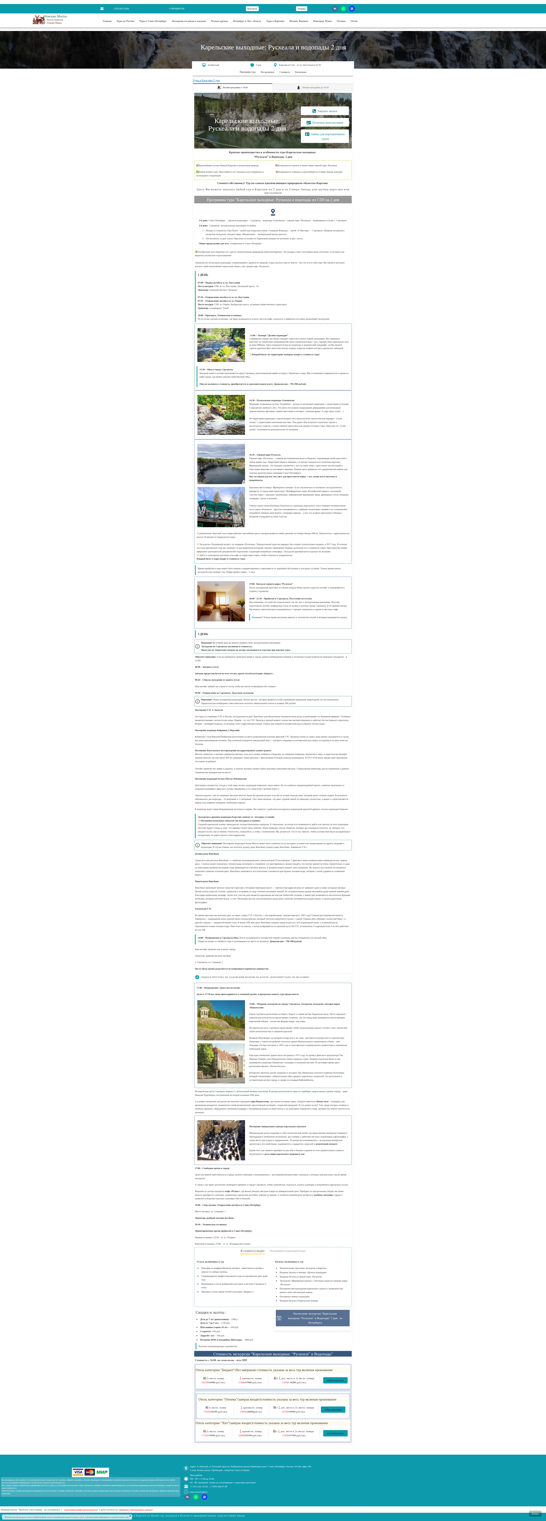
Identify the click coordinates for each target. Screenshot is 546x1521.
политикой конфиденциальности (81, 1509)
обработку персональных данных (135, 1509)
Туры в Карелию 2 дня (206, 80)
